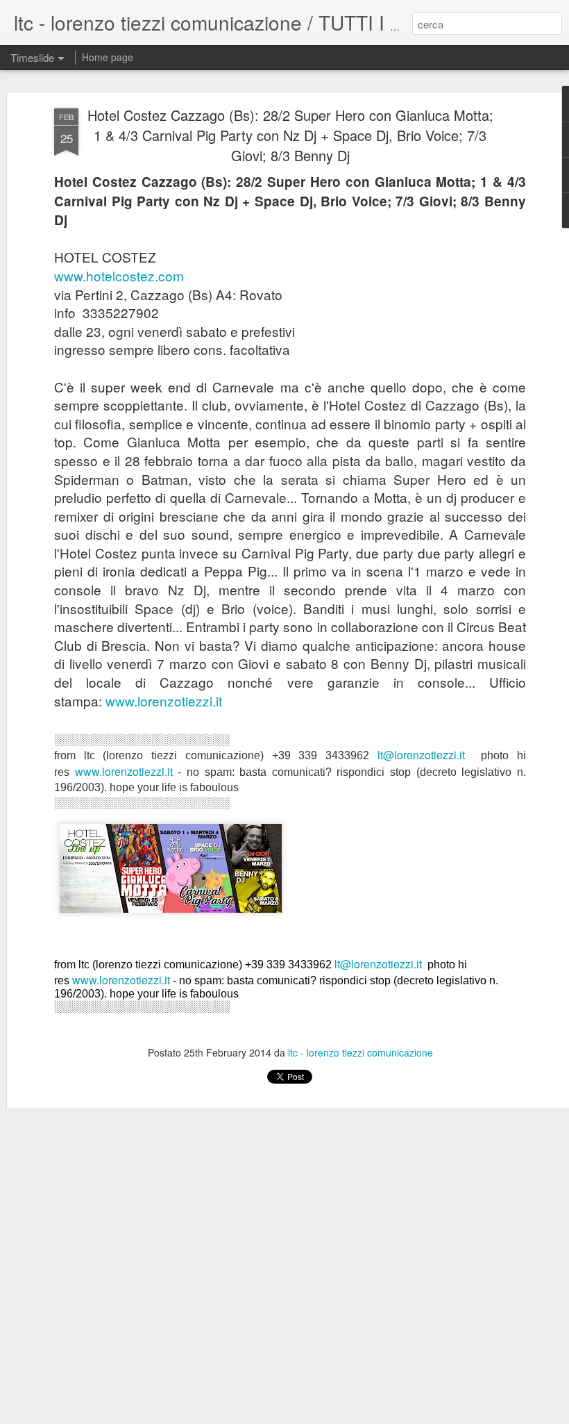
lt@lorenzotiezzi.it (421, 755)
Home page (107, 57)
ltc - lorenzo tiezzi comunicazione (360, 1052)
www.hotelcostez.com (119, 275)
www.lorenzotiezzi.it (163, 700)
